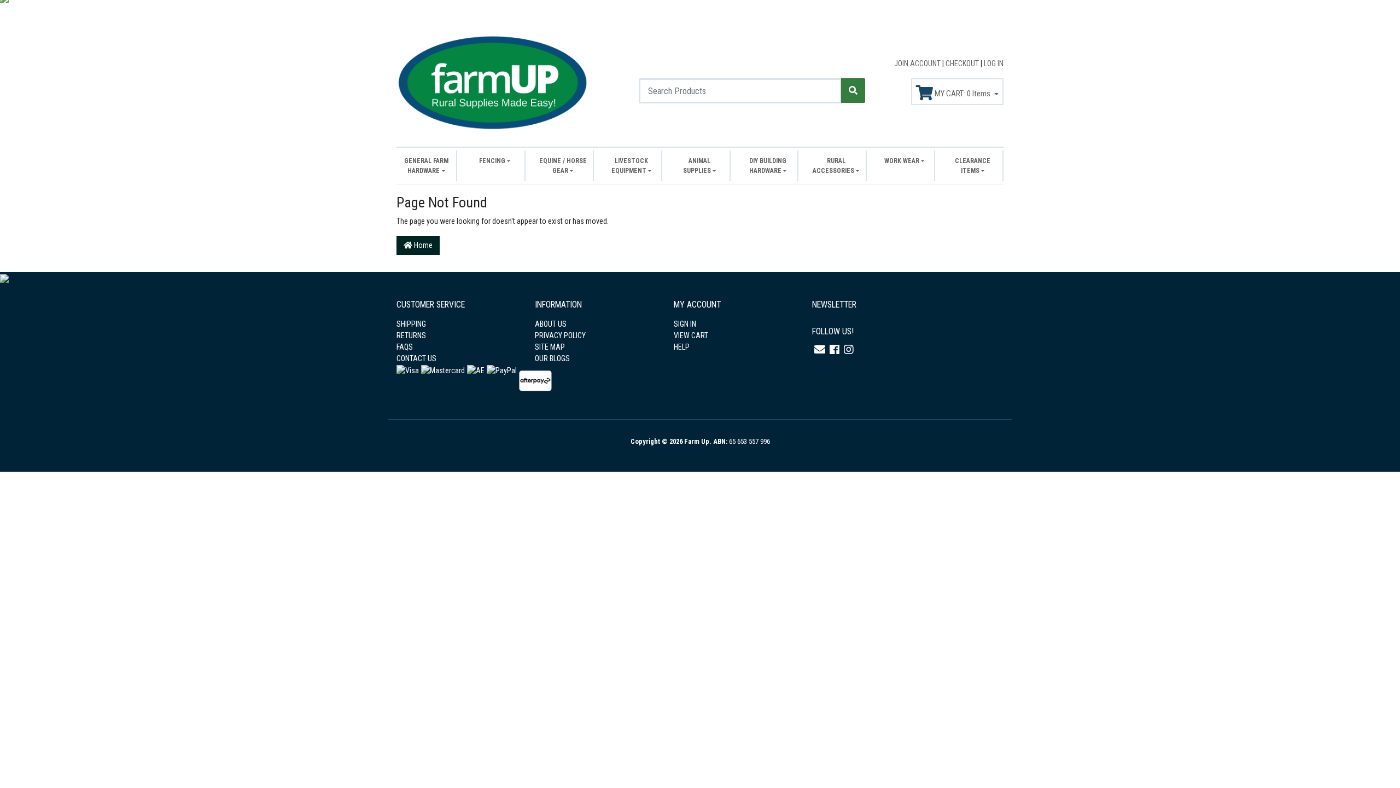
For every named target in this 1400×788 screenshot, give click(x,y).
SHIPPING (411, 324)
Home (422, 245)
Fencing (492, 161)
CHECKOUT (963, 63)
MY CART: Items (962, 94)
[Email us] (819, 349)
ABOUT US (551, 324)
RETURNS (411, 335)
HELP (682, 347)
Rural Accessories (833, 166)
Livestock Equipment (629, 166)
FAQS (404, 347)
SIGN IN (685, 324)
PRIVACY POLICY (560, 335)
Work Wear (901, 161)
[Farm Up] (492, 81)
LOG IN (994, 63)
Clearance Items (972, 166)
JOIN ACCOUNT (918, 63)
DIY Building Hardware (767, 166)
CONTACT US (416, 358)
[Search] (853, 90)
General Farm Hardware (426, 166)
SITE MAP (550, 347)
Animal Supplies (697, 166)
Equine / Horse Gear (563, 166)
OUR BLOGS (552, 358)
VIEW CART (691, 335)
